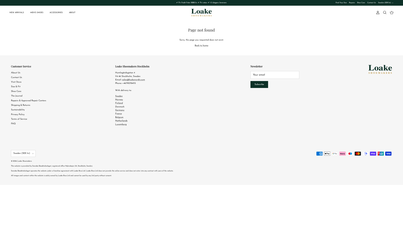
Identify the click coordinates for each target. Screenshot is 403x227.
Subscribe (259, 84)
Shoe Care (361, 3)
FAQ (13, 123)
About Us (15, 73)
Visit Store (16, 82)
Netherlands (121, 121)
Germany (119, 110)
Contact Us (371, 3)
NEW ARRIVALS (16, 13)
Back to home (201, 45)
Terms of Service (19, 119)
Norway (119, 100)
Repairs (352, 3)
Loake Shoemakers (24, 161)
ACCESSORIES (56, 13)
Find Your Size (341, 3)
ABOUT (72, 13)
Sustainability (18, 110)
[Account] (377, 13)
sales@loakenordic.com (133, 80)
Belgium (119, 117)
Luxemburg (121, 124)
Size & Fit (15, 86)
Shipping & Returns (20, 105)
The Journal (17, 96)
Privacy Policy (18, 114)
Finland (119, 103)
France (118, 114)
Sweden (119, 96)
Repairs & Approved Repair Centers (28, 100)
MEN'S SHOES (36, 13)
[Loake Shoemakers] (201, 12)
